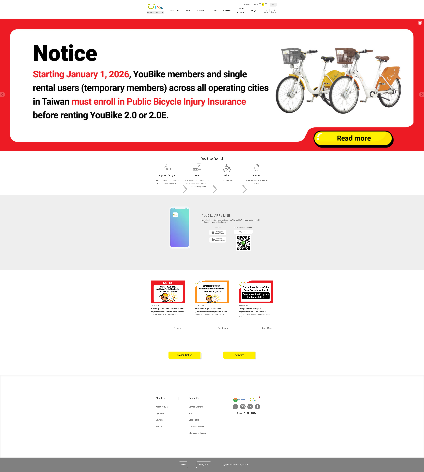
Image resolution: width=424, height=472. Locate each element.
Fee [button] (188, 10)
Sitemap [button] (247, 5)
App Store (217, 232)
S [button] (259, 5)
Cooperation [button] (194, 420)
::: (153, 152)
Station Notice (184, 355)
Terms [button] (183, 465)
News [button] (214, 10)
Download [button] (160, 420)
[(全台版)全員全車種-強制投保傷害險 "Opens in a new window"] (212, 150)
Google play (217, 240)
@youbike (243, 232)
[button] (155, 6)
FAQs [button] (253, 10)
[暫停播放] (420, 23)
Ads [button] (190, 413)
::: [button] (0, 376)
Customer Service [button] (196, 426)
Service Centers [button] (196, 407)
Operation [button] (160, 413)
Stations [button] (201, 10)
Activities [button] (227, 10)
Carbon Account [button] (240, 11)
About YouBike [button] (162, 407)
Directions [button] (175, 10)
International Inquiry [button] (197, 433)
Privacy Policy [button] (204, 465)
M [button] (263, 5)
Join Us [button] (159, 426)
